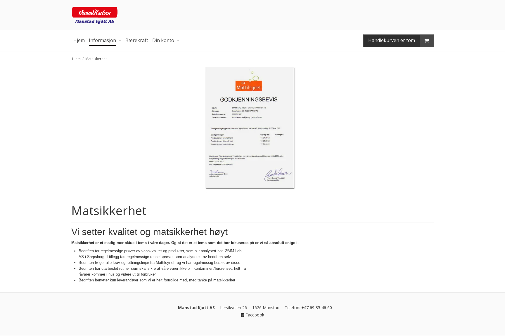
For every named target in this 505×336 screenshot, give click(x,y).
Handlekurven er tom (391, 40)
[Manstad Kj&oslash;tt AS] (252, 15)
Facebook (254, 315)
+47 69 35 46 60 (316, 307)
